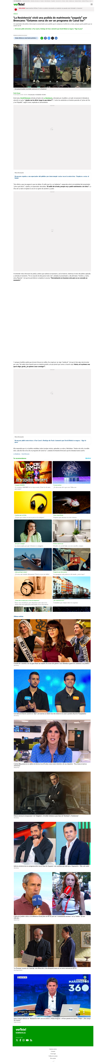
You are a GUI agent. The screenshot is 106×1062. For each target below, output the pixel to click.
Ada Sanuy (16, 665)
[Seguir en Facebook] (21, 1040)
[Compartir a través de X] (52, 38)
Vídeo (15, 14)
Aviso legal (53, 1053)
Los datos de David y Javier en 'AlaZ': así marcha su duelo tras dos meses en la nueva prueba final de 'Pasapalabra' (50, 714)
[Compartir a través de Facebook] (45, 38)
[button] (92, 4)
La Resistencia (16, 454)
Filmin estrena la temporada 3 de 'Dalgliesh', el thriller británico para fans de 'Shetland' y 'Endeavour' (46, 816)
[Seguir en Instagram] (23, 1040)
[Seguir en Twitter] (17, 1040)
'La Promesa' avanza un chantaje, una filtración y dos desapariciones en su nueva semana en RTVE (45, 968)
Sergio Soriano (17, 1022)
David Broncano (25, 454)
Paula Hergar (16, 93)
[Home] (19, 4)
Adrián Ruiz (16, 767)
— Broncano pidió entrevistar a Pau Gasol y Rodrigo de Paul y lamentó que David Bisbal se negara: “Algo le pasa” (48, 29)
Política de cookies (53, 1056)
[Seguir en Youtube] (27, 1040)
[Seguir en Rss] (31, 1040)
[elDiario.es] (21, 1033)
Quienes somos (53, 1049)
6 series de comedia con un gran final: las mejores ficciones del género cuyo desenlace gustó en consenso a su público (51, 663)
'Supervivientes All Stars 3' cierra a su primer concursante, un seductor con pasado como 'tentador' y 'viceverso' (53, 8)
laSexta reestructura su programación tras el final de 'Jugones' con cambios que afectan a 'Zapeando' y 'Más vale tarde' (51, 866)
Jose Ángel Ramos (18, 970)
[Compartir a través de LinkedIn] (56, 38)
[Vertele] (21, 1029)
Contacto (53, 1051)
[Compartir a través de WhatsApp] (41, 38)
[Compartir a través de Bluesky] (49, 38)
